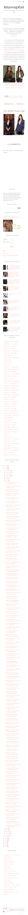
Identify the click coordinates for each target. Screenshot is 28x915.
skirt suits (6, 887)
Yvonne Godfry (14, 454)
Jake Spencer (6, 392)
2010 (6, 846)
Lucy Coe (13, 406)
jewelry (13, 871)
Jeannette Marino (7, 394)
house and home (7, 871)
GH (14, 97)
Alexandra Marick (7, 343)
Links (4, 257)
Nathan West (14, 422)
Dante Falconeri (15, 369)
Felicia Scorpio (16, 380)
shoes (13, 884)
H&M (5, 52)
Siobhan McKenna (15, 443)
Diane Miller (6, 373)
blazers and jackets (18, 96)
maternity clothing (13, 877)
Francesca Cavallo (14, 383)
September (8, 475)
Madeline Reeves (14, 410)
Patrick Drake (15, 431)
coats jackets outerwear (9, 861)
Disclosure (5, 253)
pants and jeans (7, 880)
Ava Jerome (13, 348)
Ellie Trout (15, 376)
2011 (6, 845)
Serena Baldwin (7, 443)
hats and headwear (8, 868)
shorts (17, 884)
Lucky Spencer (7, 406)
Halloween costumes (8, 854)
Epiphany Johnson (7, 380)
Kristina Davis (6, 401)
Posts (6, 239)
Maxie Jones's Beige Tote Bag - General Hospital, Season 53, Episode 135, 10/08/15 (14, 321)
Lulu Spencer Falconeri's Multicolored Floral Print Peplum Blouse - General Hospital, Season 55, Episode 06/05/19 (14, 275)
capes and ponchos (8, 859)
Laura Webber (14, 401)
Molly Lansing (16, 415)
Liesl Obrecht (6, 404)
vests (17, 891)
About (4, 250)
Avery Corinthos (7, 350)
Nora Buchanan (7, 427)
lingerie (16, 873)
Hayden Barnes (7, 390)
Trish (5, 452)
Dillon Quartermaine (15, 373)
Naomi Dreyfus (7, 422)
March (7, 831)
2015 (6, 838)
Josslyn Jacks (6, 397)
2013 (6, 841)
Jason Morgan (14, 392)
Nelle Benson (6, 424)
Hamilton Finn (7, 387)
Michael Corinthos (8, 415)
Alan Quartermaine (15, 341)
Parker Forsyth (7, 431)
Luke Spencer (6, 408)
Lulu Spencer (13, 408)
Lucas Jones (13, 404)
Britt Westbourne (7, 355)
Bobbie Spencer (16, 350)
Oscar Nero (16, 429)
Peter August (6, 434)
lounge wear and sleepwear (9, 875)
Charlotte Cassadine (8, 362)
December (8, 470)
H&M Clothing (20, 85)
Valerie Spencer (11, 452)
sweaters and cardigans (9, 889)
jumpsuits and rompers (8, 873)
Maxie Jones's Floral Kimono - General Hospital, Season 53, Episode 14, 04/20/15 (14, 301)
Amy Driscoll (6, 346)
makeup (5, 877)
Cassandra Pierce (7, 360)
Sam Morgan (15, 438)
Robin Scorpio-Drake (8, 436)
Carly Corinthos (16, 357)
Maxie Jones (15, 413)
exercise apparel (7, 866)
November (8, 472)
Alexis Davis (11, 96)
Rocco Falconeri (7, 438)
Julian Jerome (13, 397)
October (8, 474)
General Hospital (9, 97)
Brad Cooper (6, 353)
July (7, 479)
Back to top (21, 913)
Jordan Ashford (16, 394)
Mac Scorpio (6, 410)
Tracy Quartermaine (14, 450)
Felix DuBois (6, 383)
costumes (6, 864)
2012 (6, 843)
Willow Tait (6, 454)
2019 (6, 465)
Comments (7, 242)
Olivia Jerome (14, 427)
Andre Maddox (14, 346)
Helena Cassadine (15, 390)
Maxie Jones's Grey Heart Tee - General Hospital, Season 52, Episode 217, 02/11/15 (14, 315)
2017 (6, 469)
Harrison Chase (15, 387)
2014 (6, 840)
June (7, 480)
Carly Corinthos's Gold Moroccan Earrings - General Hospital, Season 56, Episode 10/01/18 (11, 218)
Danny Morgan (7, 369)
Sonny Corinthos (7, 445)
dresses (11, 864)
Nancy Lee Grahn (19, 97)
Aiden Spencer (6, 341)
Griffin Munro (15, 385)
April (7, 830)
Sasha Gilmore (7, 441)
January (7, 835)
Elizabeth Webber (7, 376)
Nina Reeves (13, 424)
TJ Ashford (6, 450)
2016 (6, 836)
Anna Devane (6, 348)
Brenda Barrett (14, 353)
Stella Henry (15, 447)
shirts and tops (7, 884)
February (8, 833)
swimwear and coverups (9, 891)
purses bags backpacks (8, 882)
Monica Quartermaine (8, 417)
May (7, 828)
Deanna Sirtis (14, 371)
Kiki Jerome (6, 399)
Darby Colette (7, 371)
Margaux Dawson (7, 413)
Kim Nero (12, 399)
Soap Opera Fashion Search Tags (10, 255)
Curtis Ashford (7, 366)
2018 (6, 467)
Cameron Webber (7, 357)
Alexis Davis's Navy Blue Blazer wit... (11, 133)
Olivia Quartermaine (8, 429)
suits (15, 887)
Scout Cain (14, 441)
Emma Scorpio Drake (8, 378)
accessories (16, 854)
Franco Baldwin (7, 385)
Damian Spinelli (15, 366)
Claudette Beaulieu (8, 364)
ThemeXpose (7, 911)
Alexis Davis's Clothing (17, 87)
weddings (6, 894)
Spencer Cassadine (7, 447)
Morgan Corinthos (8, 420)
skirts (11, 887)
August (7, 477)
